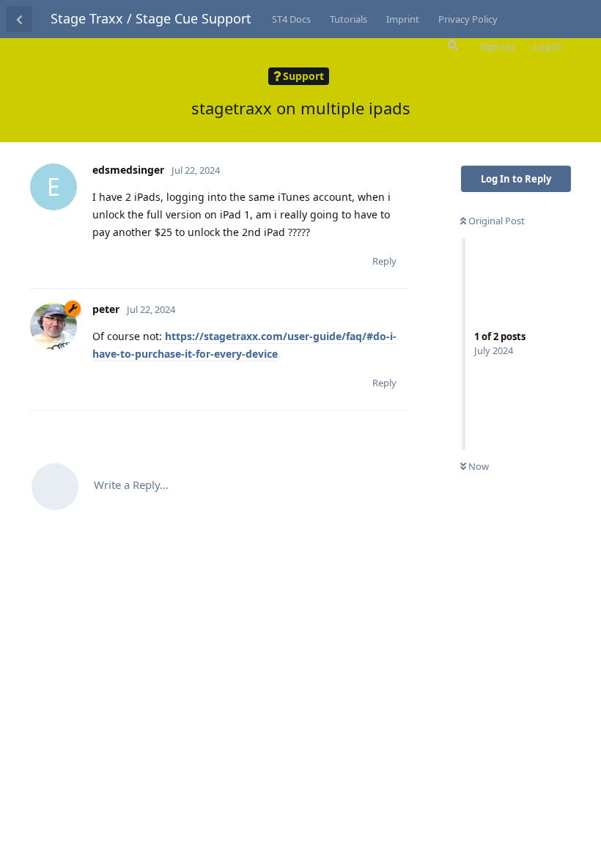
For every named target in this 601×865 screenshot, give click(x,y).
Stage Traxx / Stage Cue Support (151, 18)
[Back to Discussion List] (19, 19)
